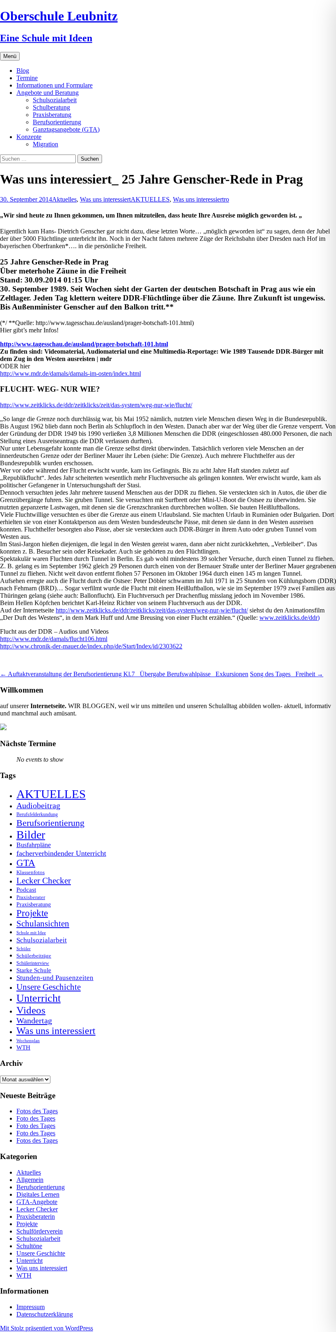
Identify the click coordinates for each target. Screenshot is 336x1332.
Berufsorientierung (57, 122)
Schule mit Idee (31, 933)
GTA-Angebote (36, 1201)
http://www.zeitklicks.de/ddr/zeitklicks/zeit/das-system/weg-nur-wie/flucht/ (96, 404)
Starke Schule (33, 969)
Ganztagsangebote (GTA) (66, 129)
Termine (27, 77)
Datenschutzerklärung (44, 1314)
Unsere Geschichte (48, 987)
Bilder (30, 834)
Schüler (23, 948)
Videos (30, 1010)
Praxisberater (30, 897)
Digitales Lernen (37, 1194)
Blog (22, 70)
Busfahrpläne (33, 845)
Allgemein (29, 1179)
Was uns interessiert (105, 199)
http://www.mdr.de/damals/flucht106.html (53, 638)
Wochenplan (28, 1040)
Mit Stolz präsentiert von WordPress (46, 1328)
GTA (25, 863)
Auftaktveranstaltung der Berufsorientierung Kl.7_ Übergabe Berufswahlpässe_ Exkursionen (124, 673)
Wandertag (34, 1020)
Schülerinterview (32, 963)
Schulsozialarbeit (55, 99)
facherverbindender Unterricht (61, 853)
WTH (23, 1047)
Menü (9, 56)
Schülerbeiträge (33, 956)
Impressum (30, 1306)
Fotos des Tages (37, 1111)
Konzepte (28, 136)
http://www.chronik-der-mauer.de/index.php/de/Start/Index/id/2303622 (91, 646)
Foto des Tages (35, 1118)
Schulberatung (51, 107)
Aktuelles (64, 199)
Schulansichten (42, 923)
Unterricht (38, 998)
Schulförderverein (39, 1231)
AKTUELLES (150, 199)
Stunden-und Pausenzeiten (54, 978)
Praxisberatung (52, 114)
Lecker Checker (43, 881)
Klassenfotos (30, 872)
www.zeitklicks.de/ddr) (289, 617)
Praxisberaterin (35, 1216)
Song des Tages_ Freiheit (286, 673)
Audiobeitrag (38, 805)
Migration (45, 144)
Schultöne (29, 1245)
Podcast (26, 889)
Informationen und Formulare (54, 85)
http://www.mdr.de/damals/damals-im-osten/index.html (70, 373)
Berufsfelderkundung (37, 814)
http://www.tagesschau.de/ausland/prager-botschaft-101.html (84, 344)
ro (226, 199)
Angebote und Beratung (47, 92)
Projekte (32, 913)
